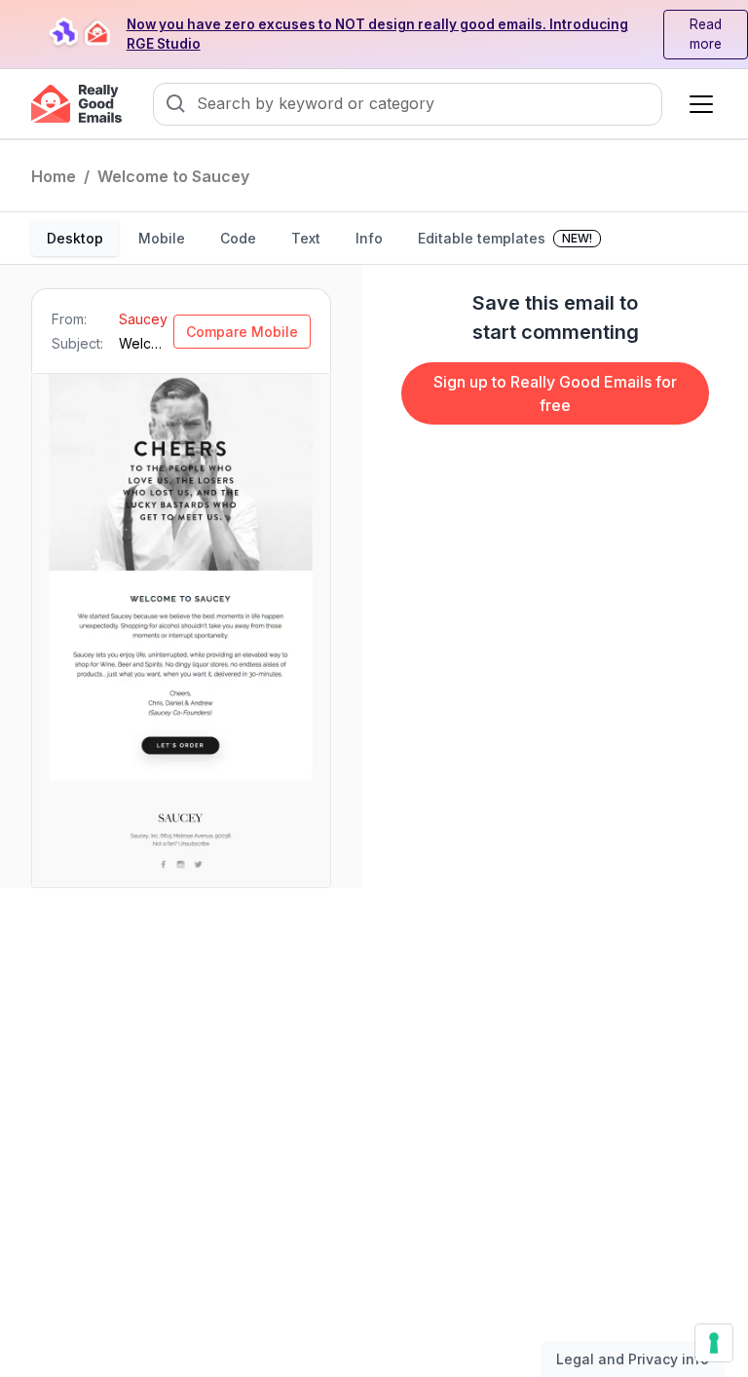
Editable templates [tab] (505, 238)
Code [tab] (238, 238)
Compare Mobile (242, 331)
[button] (697, 104)
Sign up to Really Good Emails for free (555, 393)
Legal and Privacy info (632, 1359)
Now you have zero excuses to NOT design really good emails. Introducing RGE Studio (377, 34)
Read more (706, 34)
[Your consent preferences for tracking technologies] (713, 1342)
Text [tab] (305, 238)
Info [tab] (369, 238)
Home (53, 176)
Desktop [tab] (75, 238)
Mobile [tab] (161, 238)
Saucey (143, 319)
